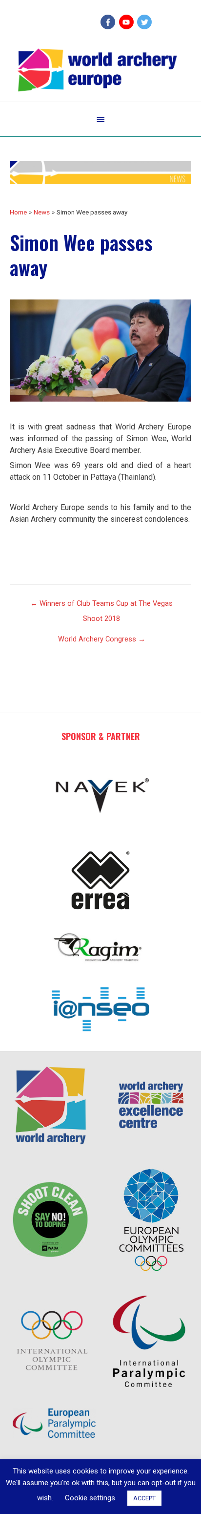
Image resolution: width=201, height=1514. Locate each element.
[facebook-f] (109, 22)
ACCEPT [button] (144, 1498)
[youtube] (127, 22)
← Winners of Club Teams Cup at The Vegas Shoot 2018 (101, 606)
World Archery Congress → (101, 639)
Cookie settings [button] (90, 1497)
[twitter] (145, 22)
